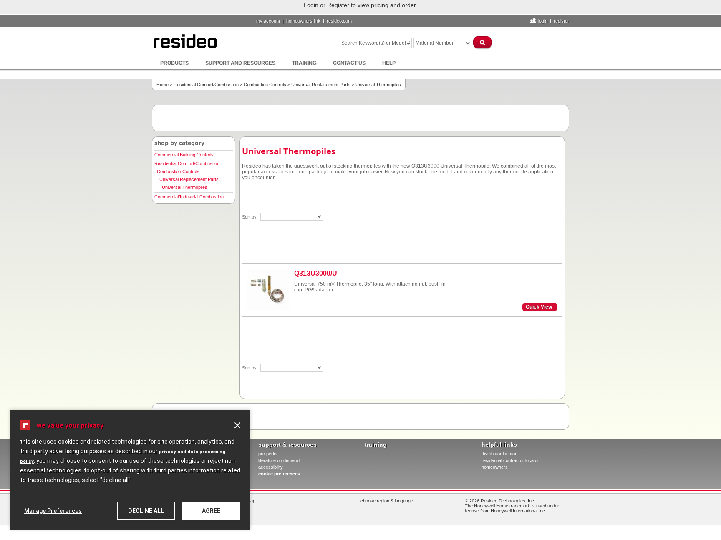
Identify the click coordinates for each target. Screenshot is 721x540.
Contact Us (349, 63)
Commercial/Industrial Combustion (189, 196)
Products (174, 63)
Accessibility (270, 467)
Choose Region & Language (386, 500)
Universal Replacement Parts (320, 84)
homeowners (495, 467)
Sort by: (250, 216)
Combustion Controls (265, 84)
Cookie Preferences (279, 473)
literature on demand (279, 460)
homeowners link (303, 20)
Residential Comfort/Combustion (206, 84)
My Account (268, 20)
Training (304, 63)
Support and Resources (240, 63)
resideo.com (339, 20)
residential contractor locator (510, 460)
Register (561, 20)
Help (389, 63)
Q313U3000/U (315, 273)
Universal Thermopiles (184, 187)
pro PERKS (268, 453)
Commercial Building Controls (184, 154)
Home (162, 84)
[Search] (482, 42)
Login (542, 20)
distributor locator (499, 453)
